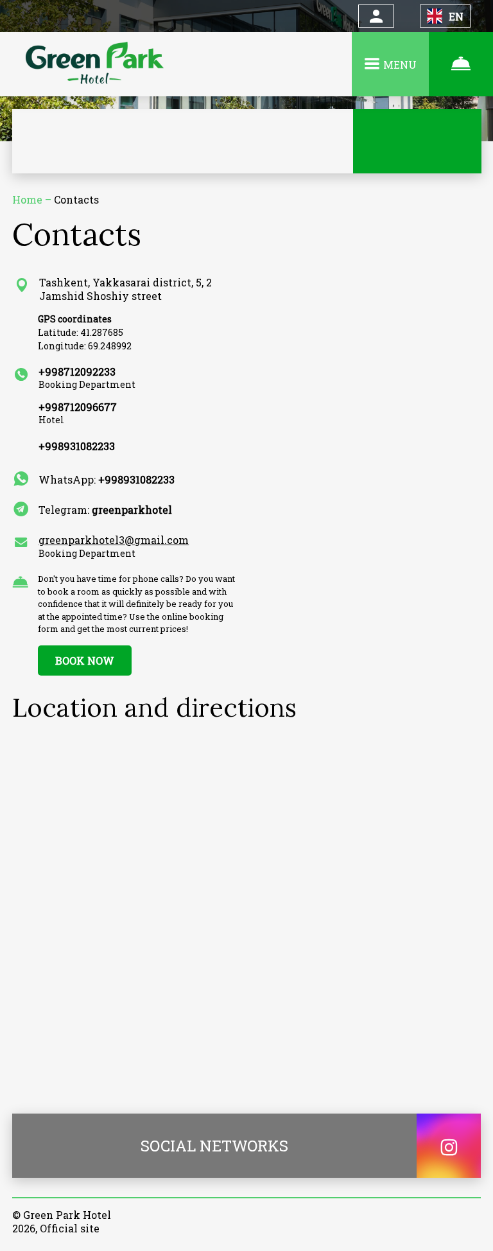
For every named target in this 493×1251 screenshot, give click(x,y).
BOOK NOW (84, 660)
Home (28, 199)
